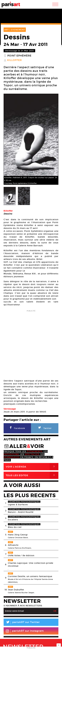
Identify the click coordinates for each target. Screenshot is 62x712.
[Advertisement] (31, 344)
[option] (31, 139)
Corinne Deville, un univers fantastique (30, 576)
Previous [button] (9, 139)
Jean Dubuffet (16, 589)
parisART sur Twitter (23, 622)
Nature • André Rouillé (20, 512)
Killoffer (14, 60)
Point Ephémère (19, 55)
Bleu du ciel (14, 527)
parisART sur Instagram (28, 630)
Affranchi (13, 545)
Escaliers (13, 519)
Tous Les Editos (31, 475)
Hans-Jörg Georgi (18, 534)
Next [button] (52, 139)
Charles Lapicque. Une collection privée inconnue (30, 564)
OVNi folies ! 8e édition (21, 555)
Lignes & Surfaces (18, 504)
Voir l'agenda (31, 466)
